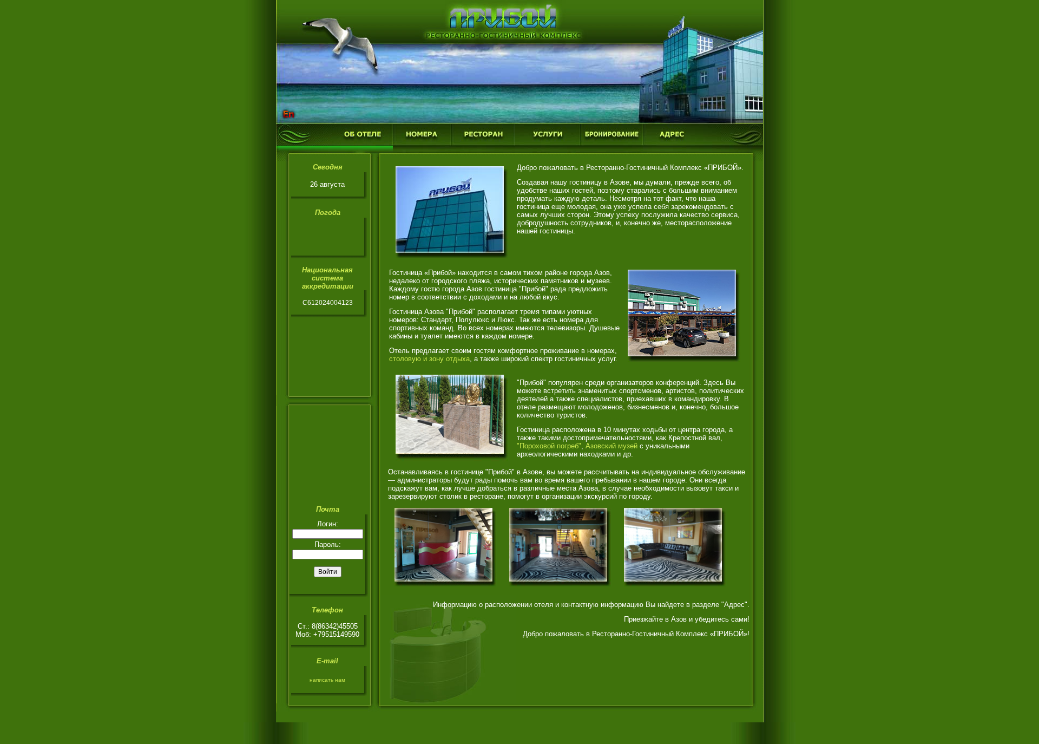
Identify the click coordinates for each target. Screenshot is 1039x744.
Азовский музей (611, 446)
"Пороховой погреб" (549, 446)
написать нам (327, 680)
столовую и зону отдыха (429, 359)
